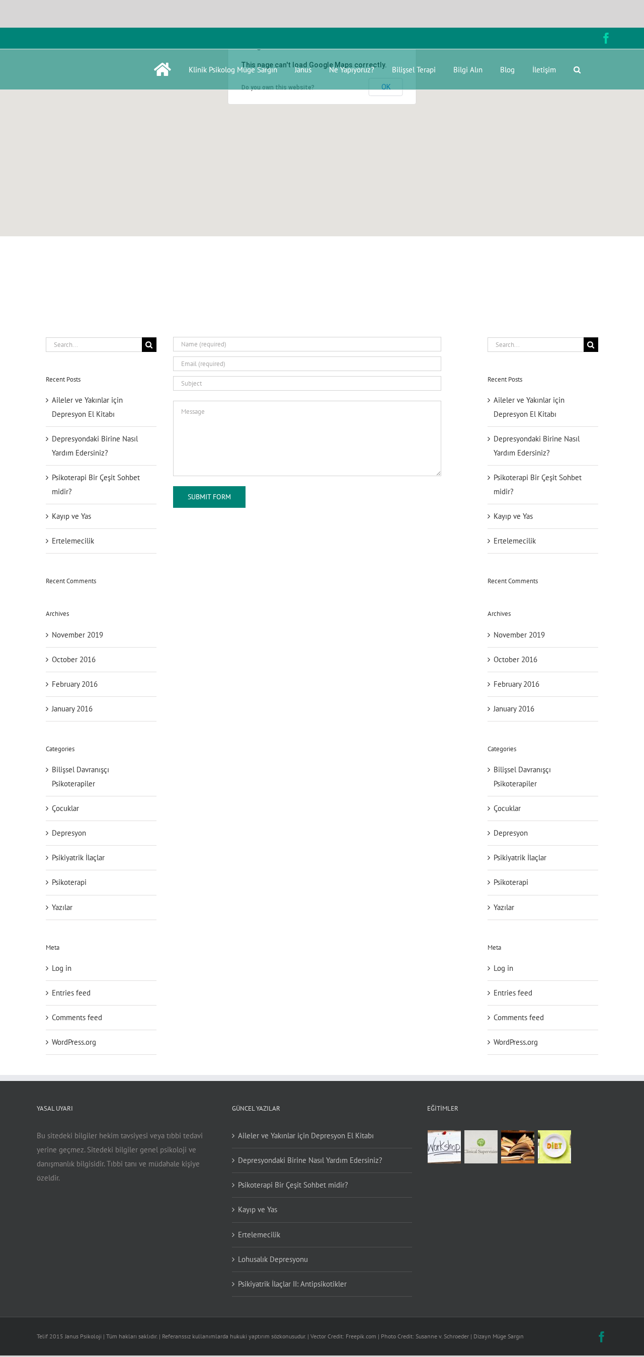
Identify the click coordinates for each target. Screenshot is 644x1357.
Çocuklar (65, 808)
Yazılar (62, 907)
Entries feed (71, 993)
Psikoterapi (69, 882)
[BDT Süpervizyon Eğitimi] (481, 1147)
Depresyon (69, 833)
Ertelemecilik (73, 541)
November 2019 (77, 635)
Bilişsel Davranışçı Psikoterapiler (80, 776)
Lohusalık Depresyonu (273, 1259)
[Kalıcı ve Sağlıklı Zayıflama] (554, 1147)
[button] (577, 69)
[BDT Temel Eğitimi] (518, 1147)
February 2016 (75, 684)
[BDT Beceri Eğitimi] (444, 1147)
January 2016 (72, 708)
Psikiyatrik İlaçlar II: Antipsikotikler (292, 1284)
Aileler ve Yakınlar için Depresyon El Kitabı (306, 1135)
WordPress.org (74, 1042)
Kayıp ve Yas (71, 516)
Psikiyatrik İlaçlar (78, 857)
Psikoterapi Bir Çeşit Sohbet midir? (293, 1185)
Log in (61, 968)
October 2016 (74, 659)
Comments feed (77, 1017)
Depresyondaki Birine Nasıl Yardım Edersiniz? (310, 1160)
